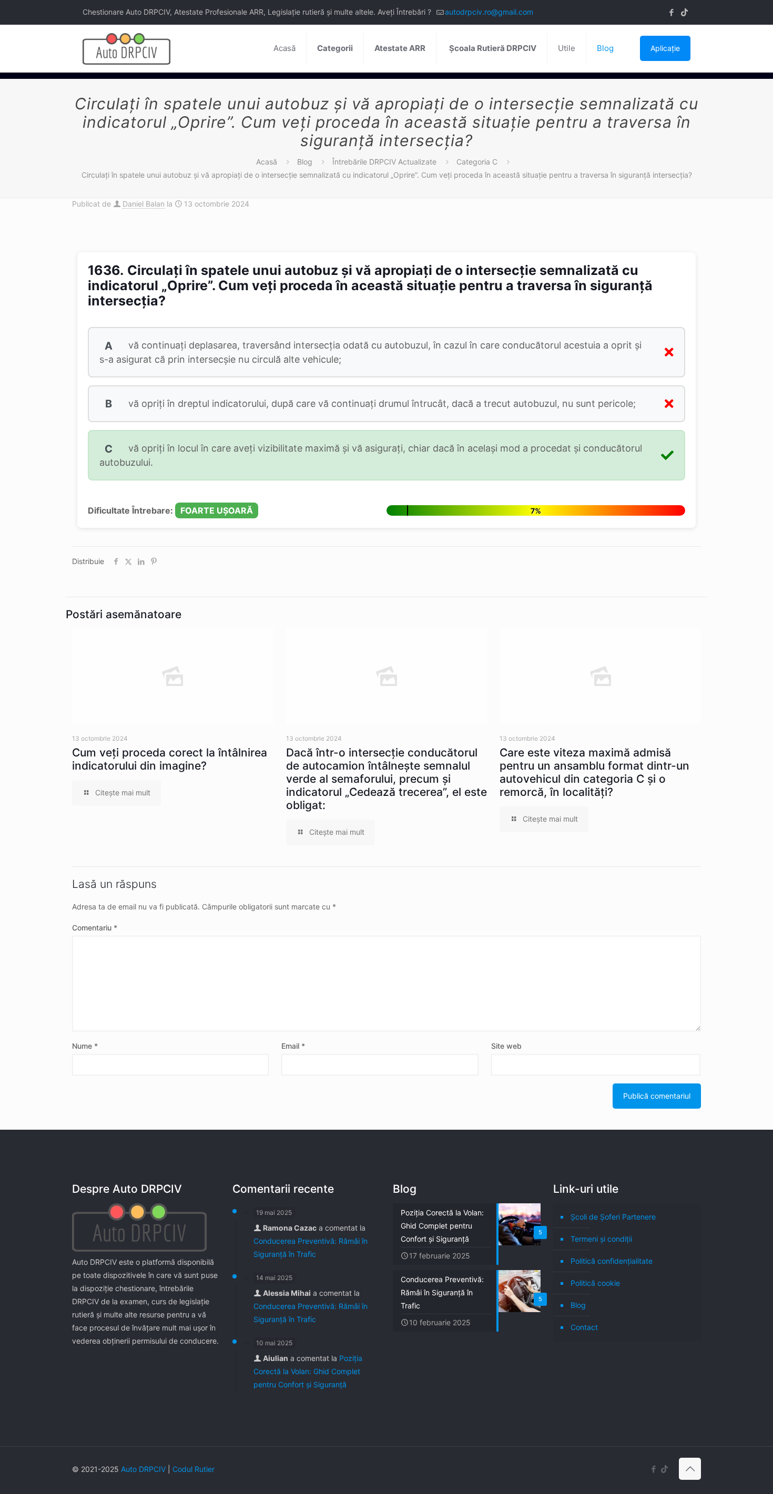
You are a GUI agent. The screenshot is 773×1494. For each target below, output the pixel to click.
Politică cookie (595, 1282)
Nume (85, 1045)
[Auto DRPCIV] (126, 48)
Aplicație (665, 48)
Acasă (266, 161)
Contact (584, 1327)
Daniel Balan (144, 203)
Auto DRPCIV (143, 1469)
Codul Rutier (193, 1469)
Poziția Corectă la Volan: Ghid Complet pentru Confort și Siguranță (307, 1371)
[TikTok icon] (684, 12)
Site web (506, 1045)
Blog (304, 161)
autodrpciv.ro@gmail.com (489, 11)
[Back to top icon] (690, 1469)
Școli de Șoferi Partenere (613, 1216)
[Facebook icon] (671, 12)
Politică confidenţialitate (612, 1260)
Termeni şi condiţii (601, 1238)
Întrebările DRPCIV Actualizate (384, 161)
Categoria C (476, 161)
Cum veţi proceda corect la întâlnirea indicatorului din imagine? (169, 759)
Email (293, 1045)
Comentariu (94, 927)
